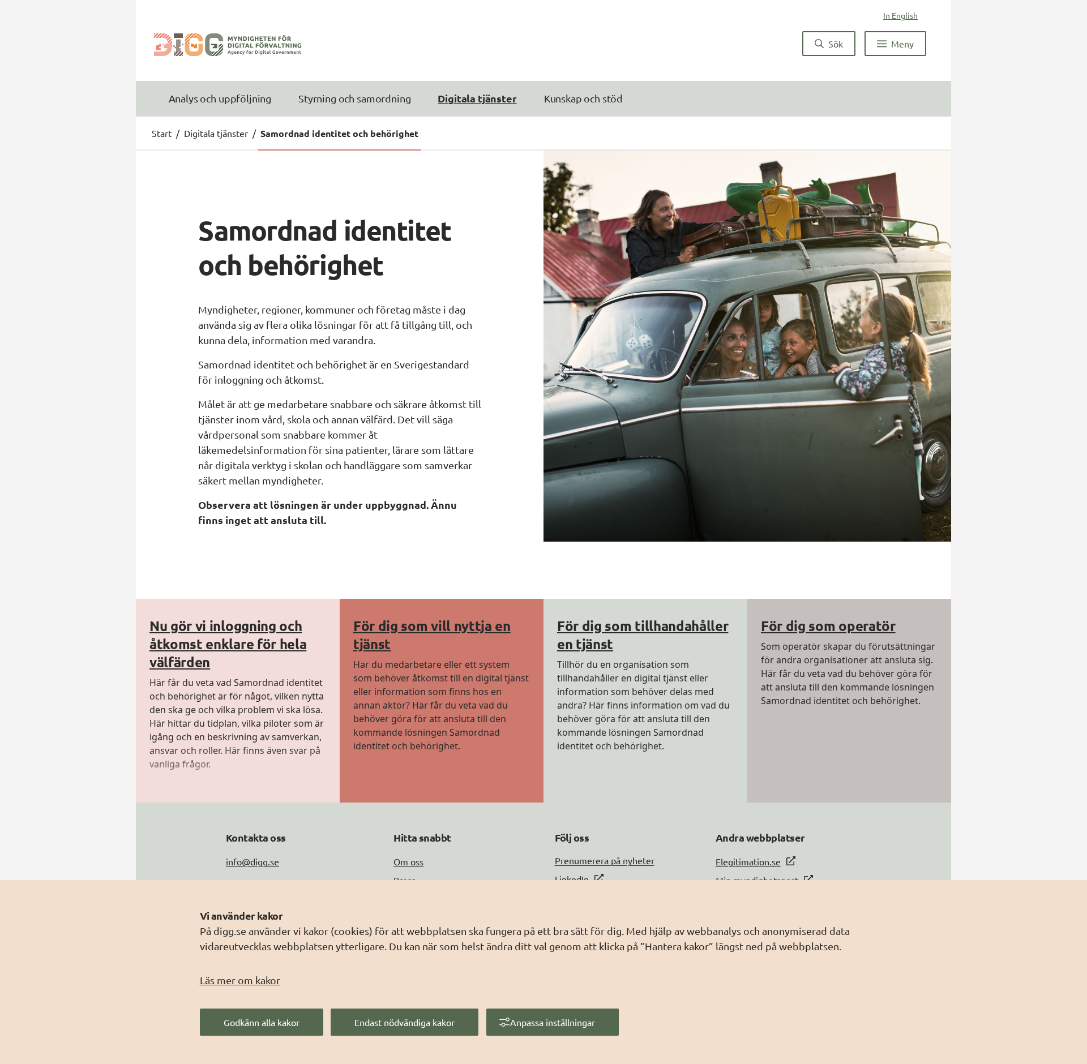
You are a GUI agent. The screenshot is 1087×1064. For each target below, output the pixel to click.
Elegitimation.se (748, 861)
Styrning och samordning (354, 98)
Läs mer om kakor (240, 980)
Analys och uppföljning (220, 98)
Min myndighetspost (757, 880)
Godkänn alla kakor (261, 1022)
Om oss (408, 861)
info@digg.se (252, 861)
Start (162, 133)
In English (900, 15)
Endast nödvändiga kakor (404, 1022)
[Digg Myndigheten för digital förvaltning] (227, 43)
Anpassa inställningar (552, 1022)
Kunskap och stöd (583, 98)
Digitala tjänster (477, 98)
